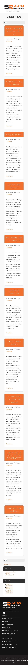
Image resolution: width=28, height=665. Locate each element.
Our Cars (9, 619)
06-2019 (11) (9, 593)
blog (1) (8, 573)
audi (9, 641)
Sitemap (12, 634)
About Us (15, 631)
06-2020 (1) (9, 586)
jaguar (14, 647)
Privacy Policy (4, 658)
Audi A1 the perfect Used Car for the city (14, 31)
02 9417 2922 (16, 11)
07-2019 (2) (9, 591)
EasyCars (14, 662)
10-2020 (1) (9, 584)
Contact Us (5, 634)
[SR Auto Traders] (14, 6)
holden (4, 647)
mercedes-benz (7, 644)
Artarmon (9, 11)
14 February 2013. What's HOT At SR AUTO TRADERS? (14, 455)
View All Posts (7, 564)
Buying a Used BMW (14, 134)
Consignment (6, 628)
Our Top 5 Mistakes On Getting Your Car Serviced (14, 399)
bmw (9, 647)
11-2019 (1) (9, 590)
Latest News (9, 41)
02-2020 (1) (9, 588)
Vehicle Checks (7, 631)
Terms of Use (11, 658)
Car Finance (5, 622)
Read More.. (9, 73)
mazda (15, 644)
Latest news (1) (10, 575)
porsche (4, 641)
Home (4, 619)
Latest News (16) (10, 572)
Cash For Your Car (7, 625)
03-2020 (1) (9, 587)
